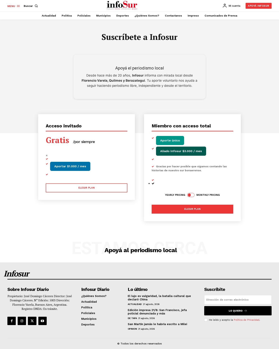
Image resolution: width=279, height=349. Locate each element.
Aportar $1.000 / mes (70, 166)
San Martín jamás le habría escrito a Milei (157, 324)
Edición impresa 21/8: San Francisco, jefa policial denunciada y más (157, 311)
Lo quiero (236, 310)
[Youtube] (42, 321)
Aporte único (170, 140)
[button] (31, 6)
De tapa (132, 318)
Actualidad (135, 304)
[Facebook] (11, 321)
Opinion (132, 329)
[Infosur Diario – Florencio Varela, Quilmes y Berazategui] (122, 5)
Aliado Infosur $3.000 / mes (181, 151)
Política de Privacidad (246, 319)
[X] (32, 321)
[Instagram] (22, 321)
